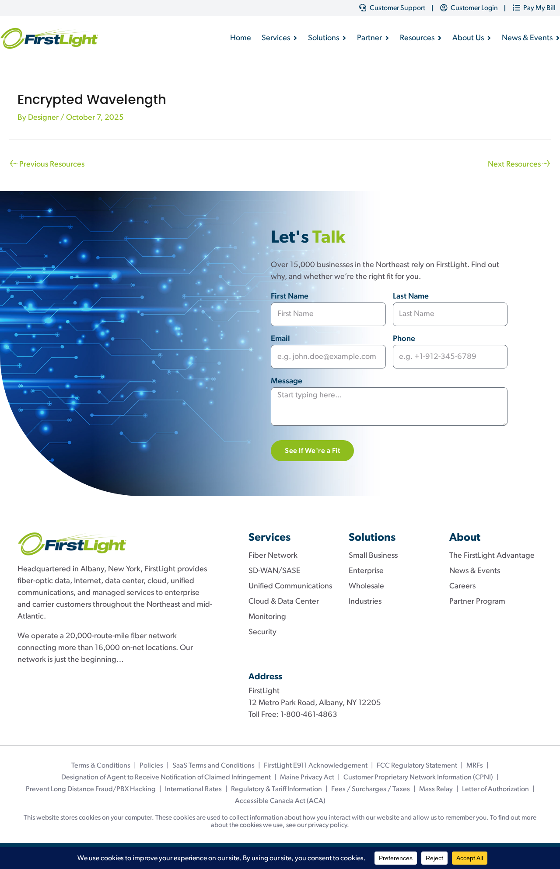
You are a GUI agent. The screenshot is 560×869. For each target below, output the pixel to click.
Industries (365, 601)
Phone (404, 339)
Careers (462, 586)
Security (262, 632)
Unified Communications (290, 586)
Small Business (373, 556)
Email (280, 339)
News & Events (474, 571)
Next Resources (519, 164)
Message (286, 381)
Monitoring (267, 617)
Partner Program (477, 601)
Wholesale (366, 586)
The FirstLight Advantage (492, 556)
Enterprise (366, 571)
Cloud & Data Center (283, 601)
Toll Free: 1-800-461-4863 (292, 715)
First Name (289, 296)
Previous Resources (47, 164)
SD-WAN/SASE (274, 571)
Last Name (411, 296)
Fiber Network (273, 556)
